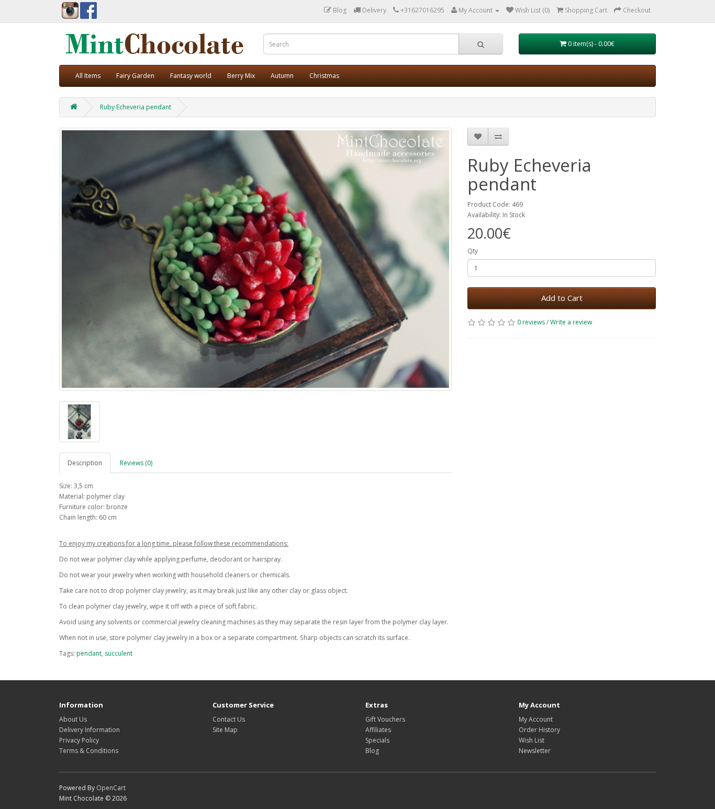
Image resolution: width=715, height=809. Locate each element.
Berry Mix (241, 75)
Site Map (225, 729)
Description (85, 462)
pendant (89, 653)
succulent (118, 653)
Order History (539, 729)
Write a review (571, 322)
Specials (377, 740)
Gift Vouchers (385, 719)
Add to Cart (562, 298)
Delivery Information (89, 729)
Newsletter (535, 750)
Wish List (531, 740)
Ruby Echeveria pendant (135, 107)
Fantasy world (190, 75)
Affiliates (378, 729)
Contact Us (229, 719)
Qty (472, 250)
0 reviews (531, 322)
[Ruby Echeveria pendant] (255, 259)
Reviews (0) (136, 462)
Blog (372, 750)
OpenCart (111, 787)
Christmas (324, 75)
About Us (73, 719)
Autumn (282, 75)
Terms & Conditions (88, 750)
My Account (536, 719)
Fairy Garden (135, 75)
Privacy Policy (79, 740)
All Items (87, 75)
